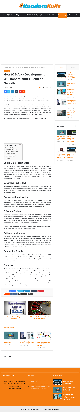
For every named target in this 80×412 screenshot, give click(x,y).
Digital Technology (33, 15)
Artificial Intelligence (11, 155)
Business (11, 15)
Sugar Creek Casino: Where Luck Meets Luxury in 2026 (68, 381)
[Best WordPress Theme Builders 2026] (11, 335)
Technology (62, 15)
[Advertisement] (40, 29)
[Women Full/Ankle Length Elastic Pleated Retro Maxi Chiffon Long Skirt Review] (61, 91)
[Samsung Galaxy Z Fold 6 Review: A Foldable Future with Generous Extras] (27, 335)
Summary (7, 158)
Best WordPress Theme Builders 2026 (71, 83)
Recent (60, 67)
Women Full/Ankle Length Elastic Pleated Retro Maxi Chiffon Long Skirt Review (71, 93)
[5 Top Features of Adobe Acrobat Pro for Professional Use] (61, 150)
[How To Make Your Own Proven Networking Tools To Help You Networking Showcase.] (44, 335)
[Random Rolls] (40, 5)
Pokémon (14, 257)
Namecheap (56, 409)
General (43, 15)
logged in (12, 360)
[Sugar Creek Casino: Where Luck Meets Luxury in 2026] (61, 75)
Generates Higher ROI (11, 149)
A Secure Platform (10, 153)
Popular (72, 67)
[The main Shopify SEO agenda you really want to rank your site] (71, 132)
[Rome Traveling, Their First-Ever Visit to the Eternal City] (61, 113)
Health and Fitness (52, 15)
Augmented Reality (10, 156)
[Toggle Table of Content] (19, 145)
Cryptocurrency (21, 15)
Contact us (72, 15)
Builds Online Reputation (11, 147)
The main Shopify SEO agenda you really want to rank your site (71, 140)
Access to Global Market (12, 151)
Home (4, 15)
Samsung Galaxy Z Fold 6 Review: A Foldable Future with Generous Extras (27, 342)
